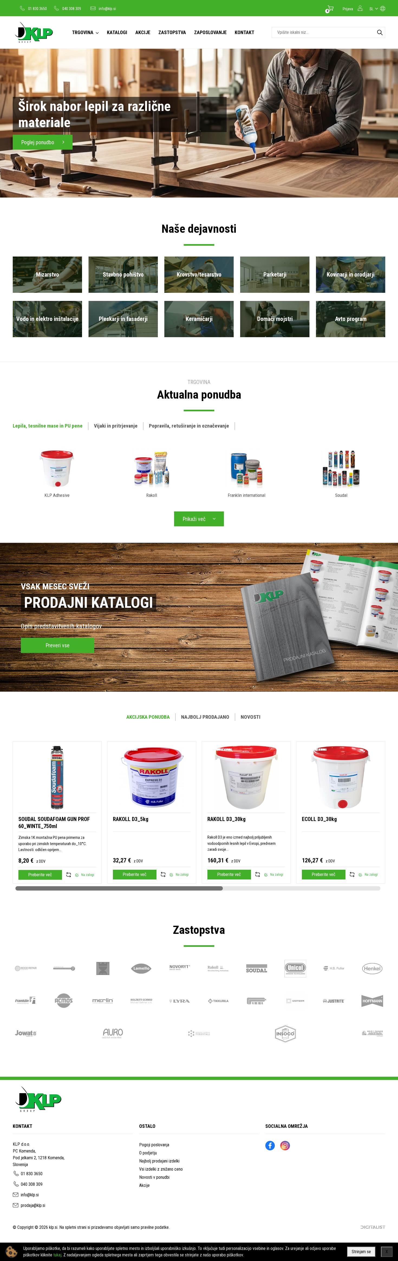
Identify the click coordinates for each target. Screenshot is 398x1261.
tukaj (57, 1254)
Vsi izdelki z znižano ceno (161, 1169)
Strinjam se (361, 1251)
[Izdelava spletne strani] (373, 1227)
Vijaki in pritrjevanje (116, 426)
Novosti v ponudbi (154, 1177)
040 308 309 (71, 8)
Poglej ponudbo (38, 142)
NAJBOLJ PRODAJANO (205, 717)
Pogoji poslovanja (154, 1144)
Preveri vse (57, 645)
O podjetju (148, 1152)
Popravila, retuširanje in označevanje (189, 426)
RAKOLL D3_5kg (130, 819)
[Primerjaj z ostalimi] (68, 875)
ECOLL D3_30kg (319, 819)
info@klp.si (107, 8)
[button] (387, 816)
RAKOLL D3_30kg (226, 819)
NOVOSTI (250, 717)
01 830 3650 (37, 8)
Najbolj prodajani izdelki (159, 1161)
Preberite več (40, 874)
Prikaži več (193, 519)
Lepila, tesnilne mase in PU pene (48, 426)
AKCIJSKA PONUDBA (148, 717)
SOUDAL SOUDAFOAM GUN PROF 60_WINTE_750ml (54, 822)
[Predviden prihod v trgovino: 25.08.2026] (77, 874)
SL (371, 9)
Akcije (144, 1185)
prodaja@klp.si (33, 1205)
